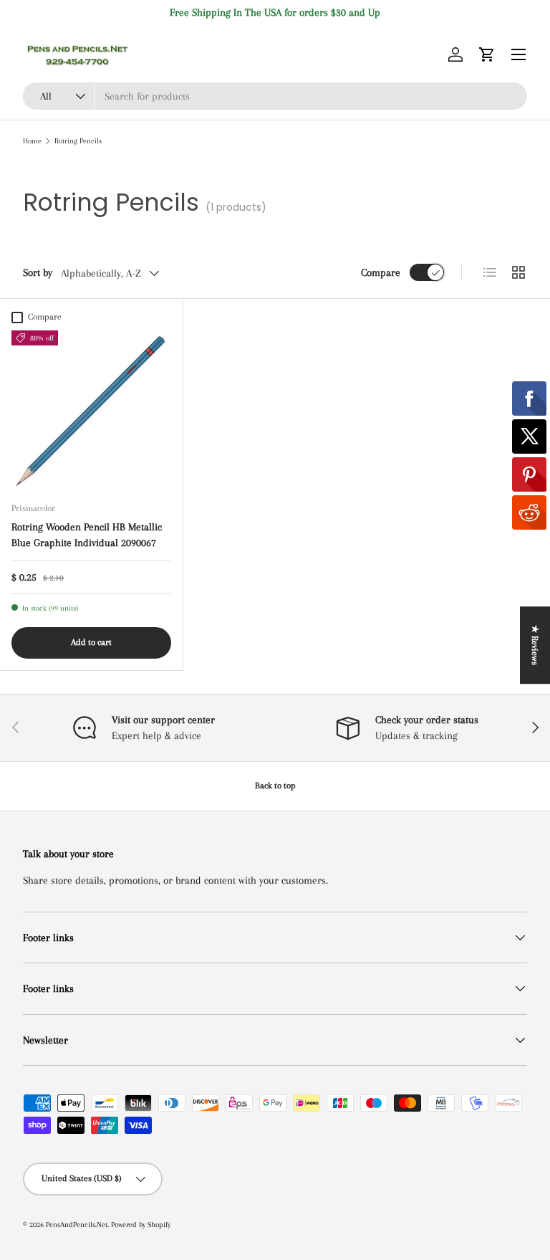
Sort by (37, 272)
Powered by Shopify (140, 1224)
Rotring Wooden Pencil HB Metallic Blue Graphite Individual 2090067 (86, 535)
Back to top (275, 786)
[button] (487, 54)
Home (32, 140)
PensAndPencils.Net (76, 1224)
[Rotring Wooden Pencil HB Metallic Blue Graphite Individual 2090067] (91, 410)
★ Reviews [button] (535, 645)
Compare (380, 272)
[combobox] (275, 96)
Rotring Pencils (78, 140)
